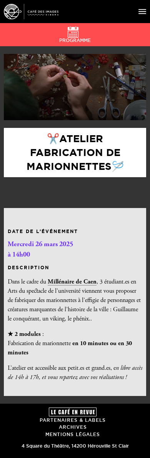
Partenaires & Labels (73, 420)
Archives (73, 426)
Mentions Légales (72, 434)
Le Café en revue (73, 412)
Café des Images (31, 11)
